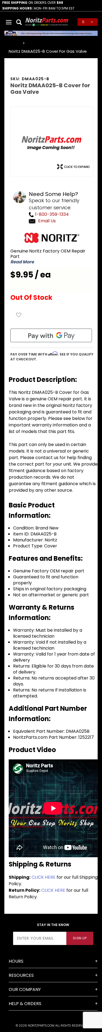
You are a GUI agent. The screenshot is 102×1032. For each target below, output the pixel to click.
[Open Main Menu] (9, 22)
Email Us (47, 221)
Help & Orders (25, 1003)
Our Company (25, 989)
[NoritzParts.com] (46, 21)
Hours (16, 961)
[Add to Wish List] (18, 315)
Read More (22, 262)
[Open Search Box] (19, 22)
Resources (21, 975)
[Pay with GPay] (51, 335)
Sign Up (79, 938)
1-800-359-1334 (51, 214)
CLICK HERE (43, 877)
